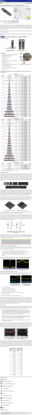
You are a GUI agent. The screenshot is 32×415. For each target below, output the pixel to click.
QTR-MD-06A (25, 100)
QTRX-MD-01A (25, 122)
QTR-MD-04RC (25, 94)
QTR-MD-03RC (25, 89)
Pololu (16, 8)
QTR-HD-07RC (25, 96)
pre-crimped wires (18, 243)
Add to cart (28, 17)
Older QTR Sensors (6, 388)
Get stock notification (28, 9)
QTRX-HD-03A (25, 129)
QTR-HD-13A (25, 105)
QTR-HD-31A (25, 115)
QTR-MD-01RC (25, 79)
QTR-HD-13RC (25, 106)
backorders (15, 18)
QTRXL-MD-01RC (26, 167)
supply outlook (29, 8)
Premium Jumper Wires (6, 400)
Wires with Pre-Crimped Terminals (8, 402)
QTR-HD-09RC (25, 99)
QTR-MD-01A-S (25, 80)
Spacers (4, 407)
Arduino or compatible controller (26, 234)
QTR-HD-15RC (25, 109)
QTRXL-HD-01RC (26, 165)
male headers (7, 243)
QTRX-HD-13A (25, 149)
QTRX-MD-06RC (26, 145)
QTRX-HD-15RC (26, 153)
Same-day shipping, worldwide (28, 3)
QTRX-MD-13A (25, 154)
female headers (12, 243)
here (4, 72)
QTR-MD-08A (25, 107)
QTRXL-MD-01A (26, 166)
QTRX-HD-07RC (26, 140)
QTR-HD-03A (25, 85)
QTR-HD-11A (25, 102)
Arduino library (4, 234)
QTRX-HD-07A (25, 139)
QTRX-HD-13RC (26, 150)
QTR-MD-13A (25, 110)
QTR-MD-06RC (25, 101)
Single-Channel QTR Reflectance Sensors (9, 383)
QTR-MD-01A (25, 78)
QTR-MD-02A (25, 83)
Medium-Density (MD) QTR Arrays (8, 386)
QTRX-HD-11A (25, 146)
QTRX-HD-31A (25, 159)
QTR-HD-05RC (25, 91)
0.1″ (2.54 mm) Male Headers (7, 395)
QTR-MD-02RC (25, 84)
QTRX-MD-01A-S (26, 124)
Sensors (4, 393)
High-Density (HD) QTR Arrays (7, 381)
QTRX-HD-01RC (26, 121)
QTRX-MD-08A (25, 151)
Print (2, 412)
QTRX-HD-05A (25, 134)
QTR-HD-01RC (25, 77)
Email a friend (5, 412)
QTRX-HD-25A (25, 156)
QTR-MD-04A (25, 93)
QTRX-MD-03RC (26, 133)
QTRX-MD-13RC (26, 155)
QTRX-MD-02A (25, 127)
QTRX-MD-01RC (26, 123)
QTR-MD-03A (25, 88)
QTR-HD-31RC (25, 116)
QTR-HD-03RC (25, 86)
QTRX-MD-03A (25, 132)
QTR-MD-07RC (25, 104)
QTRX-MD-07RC (26, 148)
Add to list (29, 18)
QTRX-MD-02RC (26, 128)
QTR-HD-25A (25, 112)
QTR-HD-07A (25, 95)
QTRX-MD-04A (25, 137)
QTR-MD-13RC (25, 111)
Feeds (9, 412)
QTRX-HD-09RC (26, 143)
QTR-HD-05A (25, 90)
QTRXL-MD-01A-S (26, 168)
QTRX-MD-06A (25, 144)
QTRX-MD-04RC (26, 138)
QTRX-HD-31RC (26, 160)
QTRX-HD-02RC (26, 126)
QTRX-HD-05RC (26, 135)
